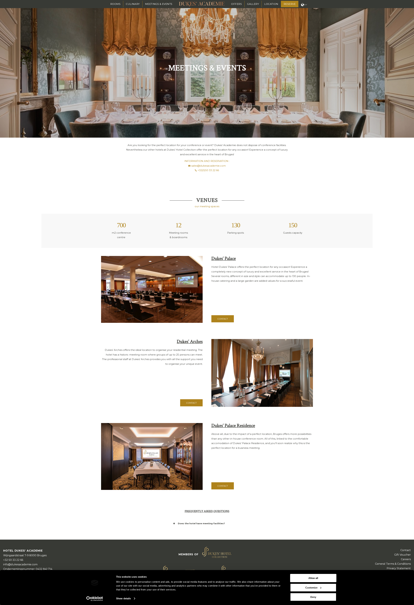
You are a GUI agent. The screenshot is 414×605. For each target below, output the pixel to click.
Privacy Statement (399, 568)
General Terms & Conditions (393, 563)
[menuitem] (115, 4)
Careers (406, 559)
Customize (311, 587)
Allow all (313, 578)
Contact (405, 550)
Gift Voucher (402, 554)
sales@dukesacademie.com (208, 165)
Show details (123, 598)
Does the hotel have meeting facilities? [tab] (201, 523)
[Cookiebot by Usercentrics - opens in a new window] (95, 598)
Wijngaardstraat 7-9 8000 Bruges (25, 555)
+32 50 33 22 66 (13, 559)
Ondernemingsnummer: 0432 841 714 (27, 569)
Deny (313, 597)
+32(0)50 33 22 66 (208, 170)
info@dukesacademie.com (20, 564)
